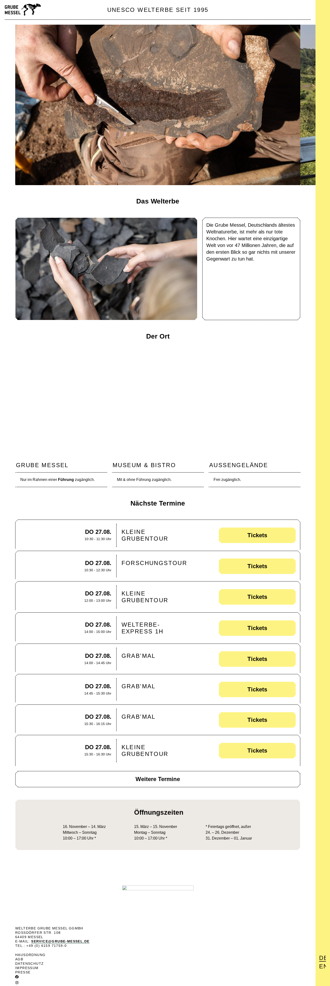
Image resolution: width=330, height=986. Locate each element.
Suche (323, 19)
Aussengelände (238, 465)
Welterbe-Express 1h (143, 628)
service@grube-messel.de (60, 941)
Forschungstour (154, 563)
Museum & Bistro (144, 465)
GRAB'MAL (139, 655)
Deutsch (322, 958)
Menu (322, 7)
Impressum (27, 968)
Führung (66, 480)
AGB (19, 959)
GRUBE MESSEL (42, 465)
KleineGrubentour (145, 535)
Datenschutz (29, 963)
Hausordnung (30, 955)
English (322, 966)
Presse (22, 972)
